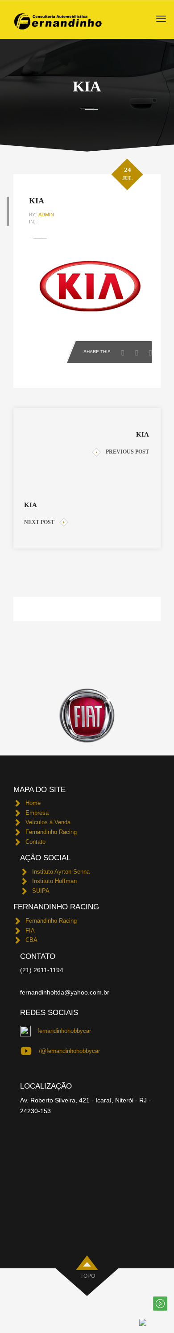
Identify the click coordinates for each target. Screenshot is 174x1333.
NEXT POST (39, 522)
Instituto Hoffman (54, 881)
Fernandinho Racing (51, 832)
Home (33, 803)
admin (46, 214)
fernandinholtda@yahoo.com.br (64, 992)
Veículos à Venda (47, 822)
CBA (31, 940)
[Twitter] (139, 350)
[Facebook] (125, 350)
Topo (87, 1276)
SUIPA (41, 890)
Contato (35, 841)
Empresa (37, 812)
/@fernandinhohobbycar (69, 1051)
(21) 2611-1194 (41, 970)
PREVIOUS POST (127, 452)
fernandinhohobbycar (64, 1031)
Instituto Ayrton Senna (61, 871)
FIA (30, 930)
